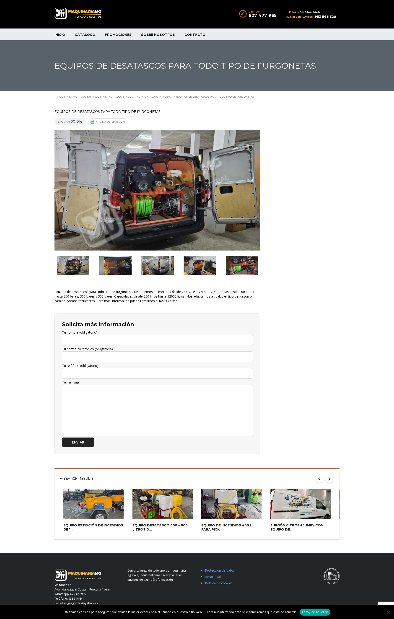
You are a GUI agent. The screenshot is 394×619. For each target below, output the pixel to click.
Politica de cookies (219, 583)
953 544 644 (308, 12)
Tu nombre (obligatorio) (79, 332)
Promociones (118, 35)
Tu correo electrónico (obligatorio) (87, 349)
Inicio (59, 35)
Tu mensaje (71, 382)
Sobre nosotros (158, 35)
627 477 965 (263, 15)
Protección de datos (220, 570)
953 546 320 (325, 17)
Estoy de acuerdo (315, 612)
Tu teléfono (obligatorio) (80, 365)
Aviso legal (213, 577)
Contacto (194, 35)
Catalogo (85, 35)
